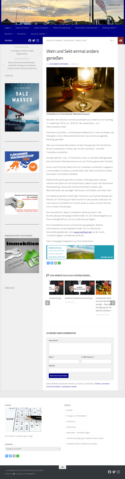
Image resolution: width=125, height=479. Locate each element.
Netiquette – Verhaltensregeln (78, 433)
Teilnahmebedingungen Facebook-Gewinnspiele (85, 438)
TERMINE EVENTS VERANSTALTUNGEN (82, 444)
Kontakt (69, 410)
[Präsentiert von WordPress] (14, 474)
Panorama (21, 34)
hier (31, 436)
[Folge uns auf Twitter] (33, 40)
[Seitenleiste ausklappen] (121, 40)
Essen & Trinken (54, 40)
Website (52, 366)
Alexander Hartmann (59, 64)
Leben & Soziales (41, 28)
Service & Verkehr (38, 34)
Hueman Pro (30, 474)
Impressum (71, 421)
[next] (112, 302)
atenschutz (10, 288)
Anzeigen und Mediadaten (77, 416)
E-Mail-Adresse (87, 357)
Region (7, 28)
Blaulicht (8, 34)
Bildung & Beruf (109, 28)
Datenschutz (71, 427)
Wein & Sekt (81, 40)
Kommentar (54, 340)
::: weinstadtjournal (25, 8)
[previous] (47, 302)
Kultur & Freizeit (22, 28)
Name (51, 357)
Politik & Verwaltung (61, 28)
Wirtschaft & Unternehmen (86, 28)
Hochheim (69, 40)
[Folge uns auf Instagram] (37, 40)
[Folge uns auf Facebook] (29, 40)
